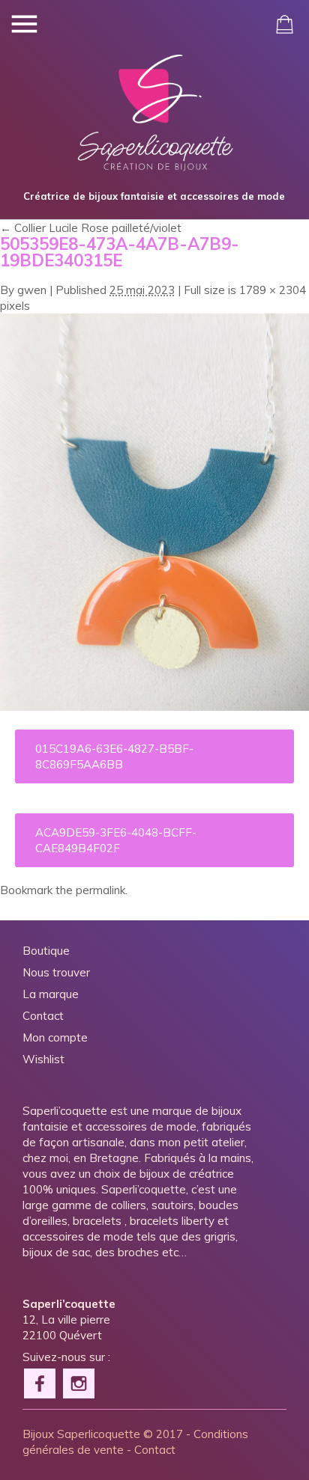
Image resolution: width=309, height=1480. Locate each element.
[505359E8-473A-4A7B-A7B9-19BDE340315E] (154, 707)
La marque (50, 994)
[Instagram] (80, 1382)
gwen (31, 290)
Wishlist (43, 1059)
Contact (43, 1016)
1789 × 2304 (272, 290)
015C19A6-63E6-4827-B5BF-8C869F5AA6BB (114, 756)
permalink (100, 890)
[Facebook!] (40, 1382)
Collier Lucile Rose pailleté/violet (91, 228)
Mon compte (55, 1037)
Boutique (46, 951)
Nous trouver (56, 972)
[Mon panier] (284, 24)
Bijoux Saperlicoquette (81, 1434)
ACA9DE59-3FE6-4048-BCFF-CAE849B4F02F (115, 840)
